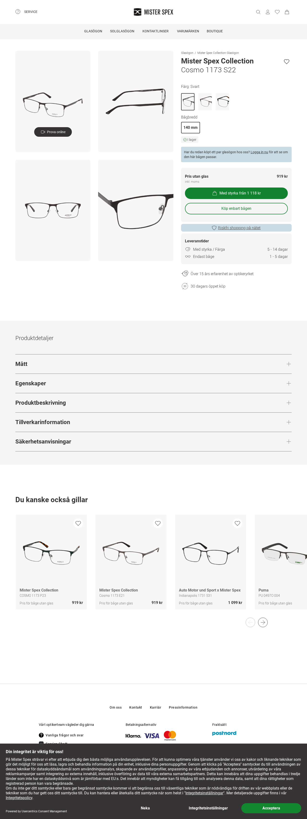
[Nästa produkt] (263, 622)
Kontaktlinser (155, 31)
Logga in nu (259, 152)
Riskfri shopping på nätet (239, 227)
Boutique (215, 31)
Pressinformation (183, 707)
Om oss (116, 707)
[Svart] (188, 101)
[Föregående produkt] (250, 622)
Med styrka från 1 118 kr (240, 193)
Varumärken (188, 31)
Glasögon (93, 31)
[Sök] (258, 12)
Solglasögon (122, 31)
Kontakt (135, 707)
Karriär (155, 707)
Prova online (56, 132)
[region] (153, 567)
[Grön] (222, 101)
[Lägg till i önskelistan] (286, 61)
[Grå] (205, 101)
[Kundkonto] (267, 12)
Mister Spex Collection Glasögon (218, 53)
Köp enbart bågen (236, 208)
